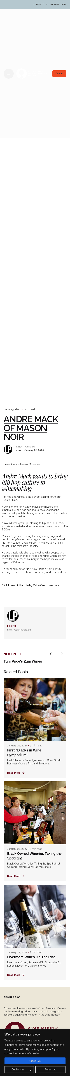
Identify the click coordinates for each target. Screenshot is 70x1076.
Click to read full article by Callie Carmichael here (30, 585)
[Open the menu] (9, 74)
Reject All (50, 1069)
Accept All (35, 1060)
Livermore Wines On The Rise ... (33, 957)
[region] (35, 1052)
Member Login (58, 4)
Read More (13, 772)
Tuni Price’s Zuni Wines (23, 661)
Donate (59, 73)
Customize (18, 1069)
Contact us (40, 4)
